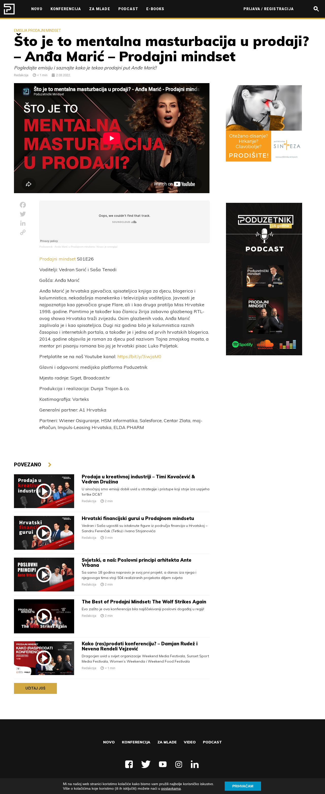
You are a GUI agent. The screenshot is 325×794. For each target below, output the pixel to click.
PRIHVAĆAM (242, 786)
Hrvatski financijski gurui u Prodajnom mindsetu (138, 518)
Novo (109, 742)
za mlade (167, 742)
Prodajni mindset (57, 259)
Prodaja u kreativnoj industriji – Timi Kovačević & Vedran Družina (138, 479)
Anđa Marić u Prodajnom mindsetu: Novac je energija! (86, 246)
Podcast (212, 742)
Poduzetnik (46, 246)
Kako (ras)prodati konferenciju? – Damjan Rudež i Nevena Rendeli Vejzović (140, 646)
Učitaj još (35, 688)
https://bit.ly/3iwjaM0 (139, 356)
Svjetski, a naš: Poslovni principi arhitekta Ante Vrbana (136, 562)
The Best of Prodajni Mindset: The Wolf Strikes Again (144, 602)
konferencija (136, 742)
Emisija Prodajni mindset (37, 30)
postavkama (171, 788)
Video (190, 742)
